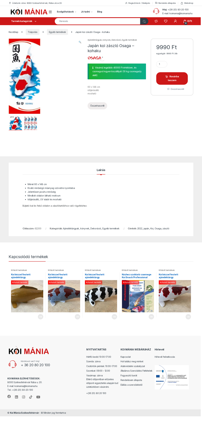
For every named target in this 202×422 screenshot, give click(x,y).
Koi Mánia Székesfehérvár (24, 412)
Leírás (101, 170)
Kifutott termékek (19, 270)
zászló (166, 228)
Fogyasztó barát (129, 375)
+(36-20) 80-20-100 (178, 9)
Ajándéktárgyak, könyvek (99, 40)
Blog (99, 11)
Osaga (158, 228)
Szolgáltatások (65, 11)
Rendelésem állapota (131, 380)
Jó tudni (85, 11)
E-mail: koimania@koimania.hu (177, 13)
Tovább (39, 316)
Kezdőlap (13, 32)
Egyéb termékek (57, 32)
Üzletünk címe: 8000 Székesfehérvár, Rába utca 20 (37, 3)
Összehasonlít (97, 105)
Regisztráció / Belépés (139, 3)
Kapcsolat (126, 356)
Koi (152, 228)
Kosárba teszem (173, 78)
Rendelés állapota (167, 3)
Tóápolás (32, 32)
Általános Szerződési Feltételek (137, 370)
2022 (139, 228)
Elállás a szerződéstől (131, 384)
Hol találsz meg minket (132, 361)
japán (146, 228)
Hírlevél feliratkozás (165, 356)
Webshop (188, 3)
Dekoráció (116, 40)
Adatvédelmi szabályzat (133, 366)
